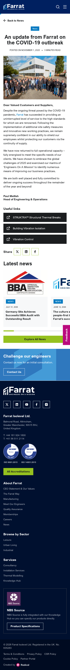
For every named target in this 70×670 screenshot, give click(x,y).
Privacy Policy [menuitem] (34, 653)
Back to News (15, 20)
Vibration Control (23, 239)
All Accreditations (18, 471)
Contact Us (14, 372)
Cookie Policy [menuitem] (10, 658)
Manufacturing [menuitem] (11, 498)
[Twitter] (7, 404)
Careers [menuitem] (7, 519)
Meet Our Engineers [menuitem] (14, 503)
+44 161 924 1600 (16, 435)
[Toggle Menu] (65, 7)
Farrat (19, 114)
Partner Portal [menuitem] (28, 658)
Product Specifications (25, 626)
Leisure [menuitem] (7, 539)
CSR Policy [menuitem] (50, 653)
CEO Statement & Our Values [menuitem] (19, 488)
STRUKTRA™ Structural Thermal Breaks (37, 217)
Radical (22, 665)
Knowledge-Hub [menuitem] (12, 580)
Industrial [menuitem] (8, 550)
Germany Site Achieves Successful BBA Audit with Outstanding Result (23, 315)
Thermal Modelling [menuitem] (13, 575)
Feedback (66, 335)
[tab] (8, 330)
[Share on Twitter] (17, 251)
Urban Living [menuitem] (10, 544)
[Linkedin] (16, 404)
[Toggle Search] (58, 7)
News (35, 28)
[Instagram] (46, 404)
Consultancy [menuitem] (9, 565)
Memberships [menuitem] (10, 514)
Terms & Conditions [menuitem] (13, 653)
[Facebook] (36, 404)
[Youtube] (26, 404)
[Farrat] (13, 7)
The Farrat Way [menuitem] (11, 493)
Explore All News (35, 339)
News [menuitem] (6, 524)
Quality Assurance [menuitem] (13, 509)
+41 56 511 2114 (15, 438)
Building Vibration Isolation (29, 228)
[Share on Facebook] (35, 251)
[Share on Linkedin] (26, 251)
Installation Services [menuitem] (13, 570)
